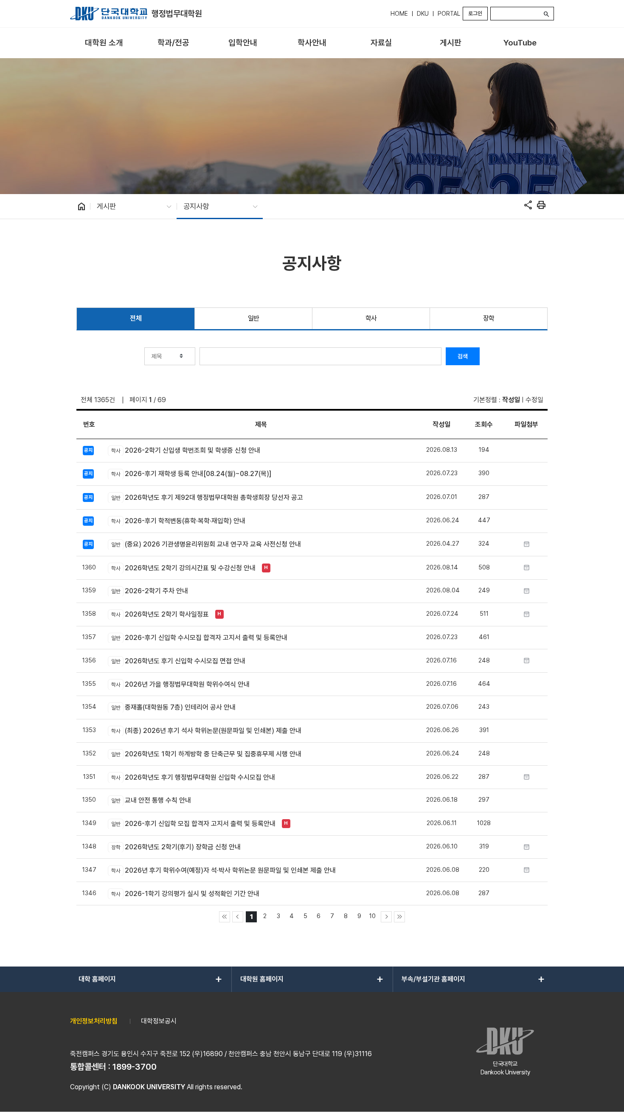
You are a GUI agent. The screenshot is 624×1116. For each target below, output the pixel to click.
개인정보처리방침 (94, 1021)
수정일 (534, 400)
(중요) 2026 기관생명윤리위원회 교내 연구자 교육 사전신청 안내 (206, 544)
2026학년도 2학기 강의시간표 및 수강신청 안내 (183, 568)
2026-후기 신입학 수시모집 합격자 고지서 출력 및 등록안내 (199, 638)
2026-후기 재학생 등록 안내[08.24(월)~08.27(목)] (191, 474)
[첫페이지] (224, 916)
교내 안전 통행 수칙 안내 (151, 800)
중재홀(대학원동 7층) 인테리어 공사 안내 (173, 707)
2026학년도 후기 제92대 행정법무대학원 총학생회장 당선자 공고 (207, 497)
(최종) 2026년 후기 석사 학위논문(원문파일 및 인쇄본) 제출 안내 (206, 731)
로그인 (475, 13)
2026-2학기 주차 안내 (149, 591)
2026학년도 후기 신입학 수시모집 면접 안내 (178, 661)
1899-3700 (134, 1067)
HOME (399, 13)
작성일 (511, 400)
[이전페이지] (237, 916)
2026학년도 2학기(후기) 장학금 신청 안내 (175, 847)
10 (372, 915)
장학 (489, 318)
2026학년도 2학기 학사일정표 (159, 614)
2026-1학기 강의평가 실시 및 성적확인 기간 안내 (185, 894)
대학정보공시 (159, 1021)
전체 (135, 318)
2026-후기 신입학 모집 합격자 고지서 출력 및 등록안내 (193, 824)
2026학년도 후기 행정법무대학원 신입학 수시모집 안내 (193, 777)
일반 (253, 318)
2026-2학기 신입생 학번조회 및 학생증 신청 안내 (185, 450)
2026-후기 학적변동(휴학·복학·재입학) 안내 (178, 521)
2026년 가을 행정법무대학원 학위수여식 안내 (180, 684)
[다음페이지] (386, 916)
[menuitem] (104, 43)
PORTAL (449, 13)
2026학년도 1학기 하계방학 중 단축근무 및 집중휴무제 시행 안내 (206, 754)
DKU (423, 13)
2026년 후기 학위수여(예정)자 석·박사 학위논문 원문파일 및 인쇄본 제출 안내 (223, 870)
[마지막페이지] (399, 916)
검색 (463, 356)
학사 (371, 318)
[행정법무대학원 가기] (108, 13)
